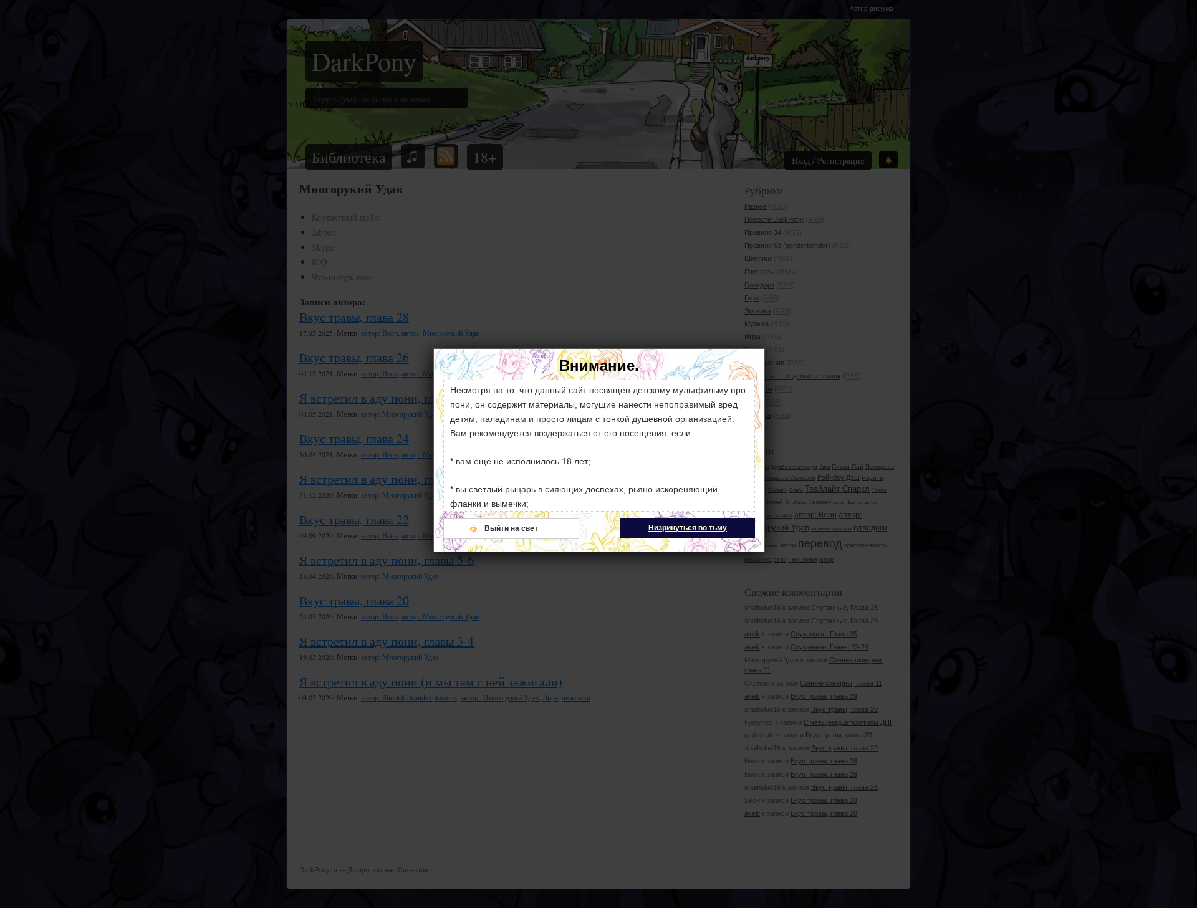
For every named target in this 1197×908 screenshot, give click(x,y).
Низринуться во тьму (687, 527)
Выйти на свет (511, 528)
